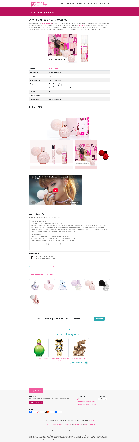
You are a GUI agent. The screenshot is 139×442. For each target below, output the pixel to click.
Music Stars (37, 9)
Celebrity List (70, 4)
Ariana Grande (45, 9)
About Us (102, 4)
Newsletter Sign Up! (36, 403)
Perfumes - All (41, 274)
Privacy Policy (81, 430)
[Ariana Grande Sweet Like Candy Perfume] (69, 125)
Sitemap (87, 430)
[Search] (109, 4)
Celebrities (67, 424)
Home (62, 4)
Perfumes (79, 4)
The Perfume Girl (84, 399)
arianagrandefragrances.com (51, 266)
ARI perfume (81, 25)
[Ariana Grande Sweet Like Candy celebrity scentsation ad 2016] (86, 155)
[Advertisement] (99, 360)
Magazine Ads (88, 4)
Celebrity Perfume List (78, 362)
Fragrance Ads (77, 424)
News (95, 4)
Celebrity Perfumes (56, 424)
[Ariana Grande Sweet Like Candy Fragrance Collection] (52, 155)
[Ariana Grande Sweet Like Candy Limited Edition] (103, 155)
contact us (91, 420)
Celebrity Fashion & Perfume (87, 404)
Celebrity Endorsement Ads (87, 402)
